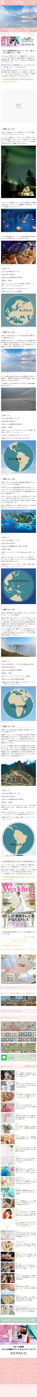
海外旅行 (32, 993)
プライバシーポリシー (28, 1369)
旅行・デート (22, 993)
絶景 (13, 993)
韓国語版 (28, 1382)
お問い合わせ (28, 1373)
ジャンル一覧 (28, 1364)
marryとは (28, 1360)
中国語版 (9, 1382)
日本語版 (9, 1378)
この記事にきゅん (18, 941)
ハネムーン (6, 993)
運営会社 (9, 1373)
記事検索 (9, 1364)
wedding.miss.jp (8, 198)
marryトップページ (9, 1360)
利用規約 (9, 1369)
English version (28, 1378)
